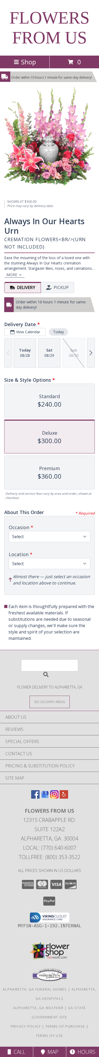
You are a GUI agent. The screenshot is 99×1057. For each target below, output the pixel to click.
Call (18, 1051)
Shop (28, 61)
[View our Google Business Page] (45, 797)
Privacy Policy (26, 1026)
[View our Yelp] (64, 797)
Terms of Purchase (65, 1026)
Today (58, 331)
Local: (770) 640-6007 (49, 847)
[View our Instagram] (54, 797)
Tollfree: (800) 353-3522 (49, 857)
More (11, 274)
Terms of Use (49, 1035)
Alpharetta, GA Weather (38, 1007)
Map (51, 1051)
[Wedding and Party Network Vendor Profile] (50, 980)
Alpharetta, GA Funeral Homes (35, 989)
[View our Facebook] (35, 797)
